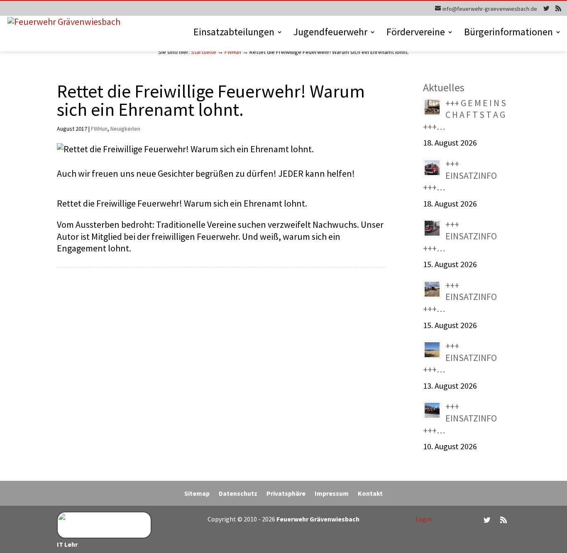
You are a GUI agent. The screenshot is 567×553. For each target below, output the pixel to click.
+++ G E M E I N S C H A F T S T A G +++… (464, 114)
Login (423, 519)
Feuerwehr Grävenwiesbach (317, 519)
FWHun (233, 52)
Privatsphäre (285, 493)
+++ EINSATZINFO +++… (460, 175)
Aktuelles (443, 87)
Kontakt (370, 493)
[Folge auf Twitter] (487, 519)
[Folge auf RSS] (503, 519)
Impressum (332, 493)
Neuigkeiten (125, 128)
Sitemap (197, 493)
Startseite (203, 52)
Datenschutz (238, 493)
